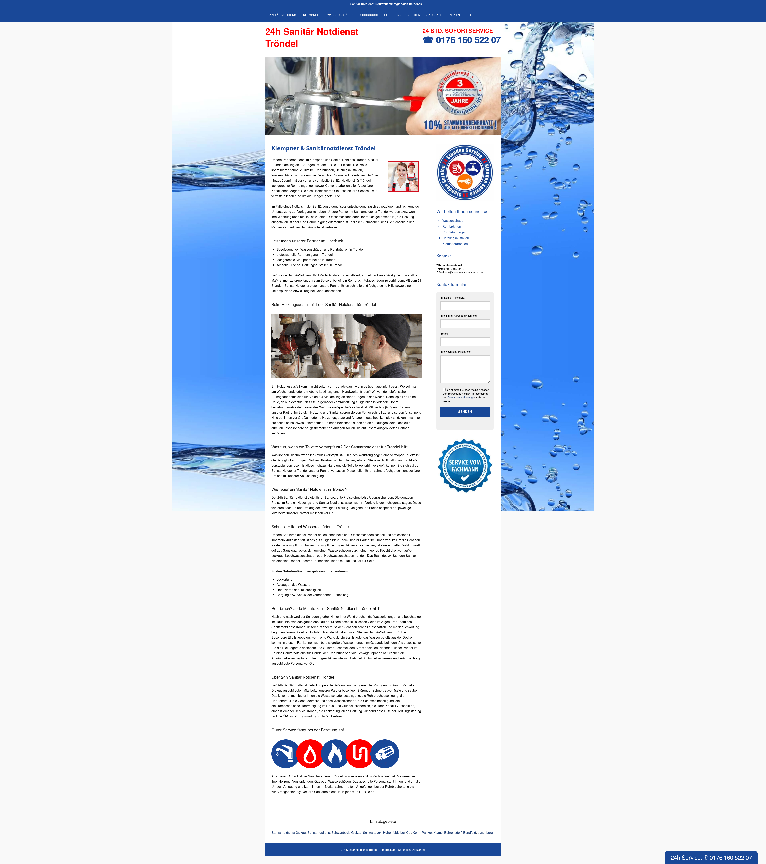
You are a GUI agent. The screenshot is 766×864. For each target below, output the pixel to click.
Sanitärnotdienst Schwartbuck (328, 832)
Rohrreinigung (396, 15)
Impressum (388, 850)
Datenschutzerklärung (460, 397)
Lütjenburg (485, 832)
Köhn (416, 832)
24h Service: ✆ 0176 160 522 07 (711, 857)
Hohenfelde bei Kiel (397, 832)
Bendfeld (469, 832)
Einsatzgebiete (459, 15)
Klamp (438, 832)
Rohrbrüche (369, 15)
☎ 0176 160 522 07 (462, 39)
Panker (427, 832)
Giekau (356, 832)
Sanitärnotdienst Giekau (289, 832)
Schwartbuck (372, 832)
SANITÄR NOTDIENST (283, 15)
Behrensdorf (453, 832)
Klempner (311, 15)
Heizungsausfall (428, 15)
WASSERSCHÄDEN (340, 15)
